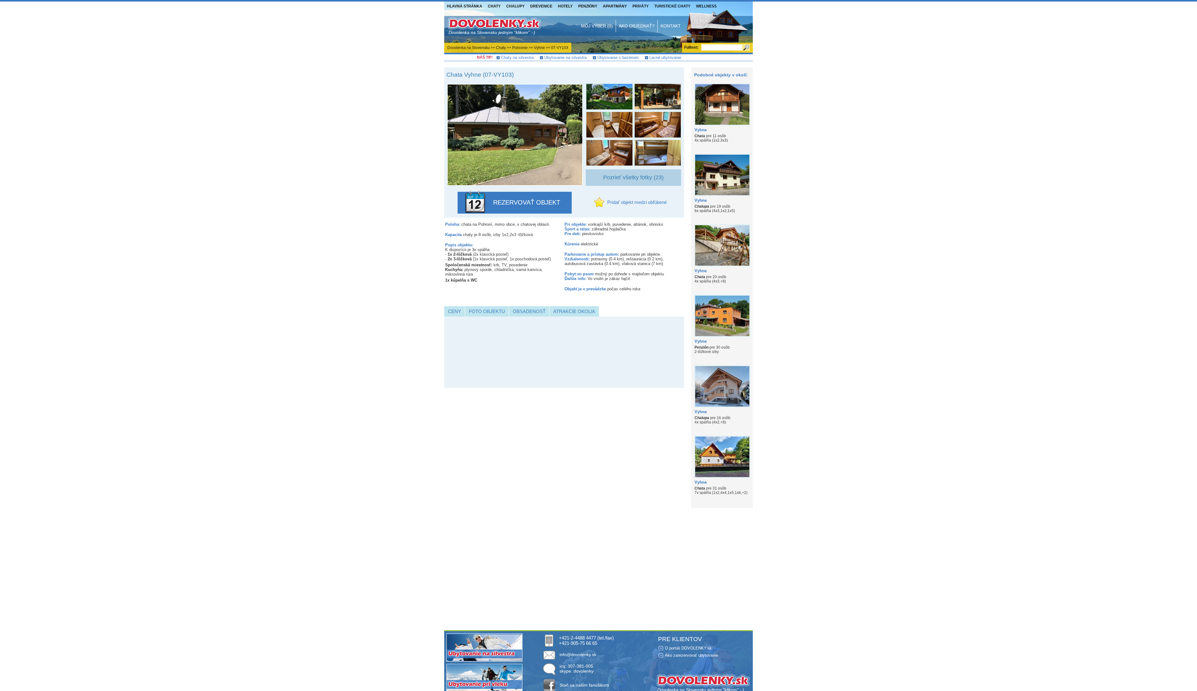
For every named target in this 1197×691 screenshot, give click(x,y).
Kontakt (671, 25)
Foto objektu (487, 311)
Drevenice (541, 6)
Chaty (494, 6)
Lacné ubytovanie (665, 57)
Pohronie (520, 48)
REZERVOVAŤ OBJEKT (526, 202)
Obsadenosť (529, 311)
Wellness (706, 6)
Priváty (640, 6)
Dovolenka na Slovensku (468, 48)
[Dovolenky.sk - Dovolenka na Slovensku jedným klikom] (494, 26)
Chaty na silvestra (517, 57)
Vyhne (539, 48)
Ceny (454, 311)
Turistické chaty (672, 6)
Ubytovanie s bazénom (618, 57)
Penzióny (587, 6)
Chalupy (515, 6)
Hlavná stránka (464, 6)
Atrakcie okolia (574, 311)
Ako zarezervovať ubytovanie (691, 655)
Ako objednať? (637, 25)
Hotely (565, 6)
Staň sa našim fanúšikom (584, 685)
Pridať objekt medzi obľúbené (637, 202)
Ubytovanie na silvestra (565, 57)
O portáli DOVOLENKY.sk (688, 648)
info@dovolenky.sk (578, 654)
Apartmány (615, 6)
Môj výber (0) (597, 25)
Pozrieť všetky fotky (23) (633, 177)
